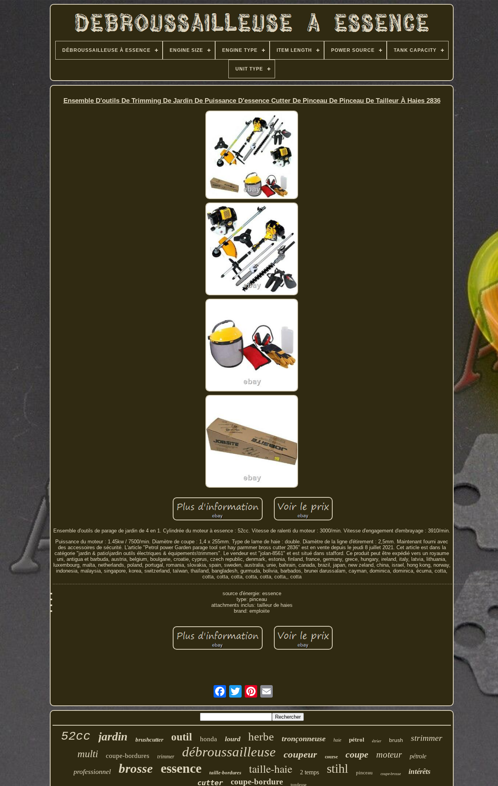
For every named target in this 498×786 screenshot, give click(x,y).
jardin (113, 736)
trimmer (165, 757)
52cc (76, 736)
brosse (136, 768)
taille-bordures (225, 772)
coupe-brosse (391, 774)
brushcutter (149, 740)
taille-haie (270, 768)
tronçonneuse (304, 738)
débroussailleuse (229, 752)
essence (181, 768)
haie (337, 740)
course (331, 757)
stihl (337, 768)
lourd (232, 739)
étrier (376, 740)
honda (208, 739)
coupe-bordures (127, 756)
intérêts (419, 771)
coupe (356, 754)
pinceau (364, 772)
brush (396, 740)
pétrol (356, 740)
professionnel (92, 771)
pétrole (418, 756)
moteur (389, 755)
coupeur (300, 754)
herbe (261, 736)
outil (181, 737)
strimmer (426, 738)
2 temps (309, 772)
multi (87, 754)
